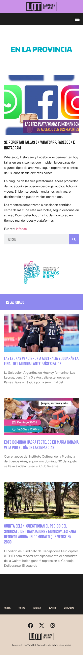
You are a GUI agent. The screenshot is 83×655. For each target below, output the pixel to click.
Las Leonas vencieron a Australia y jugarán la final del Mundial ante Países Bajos (41, 361)
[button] (77, 19)
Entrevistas (69, 608)
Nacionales (37, 608)
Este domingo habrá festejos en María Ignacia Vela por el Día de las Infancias (41, 444)
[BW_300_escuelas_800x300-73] (41, 62)
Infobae (21, 229)
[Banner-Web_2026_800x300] (41, 286)
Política (7, 608)
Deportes (52, 608)
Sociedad (22, 608)
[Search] (74, 239)
